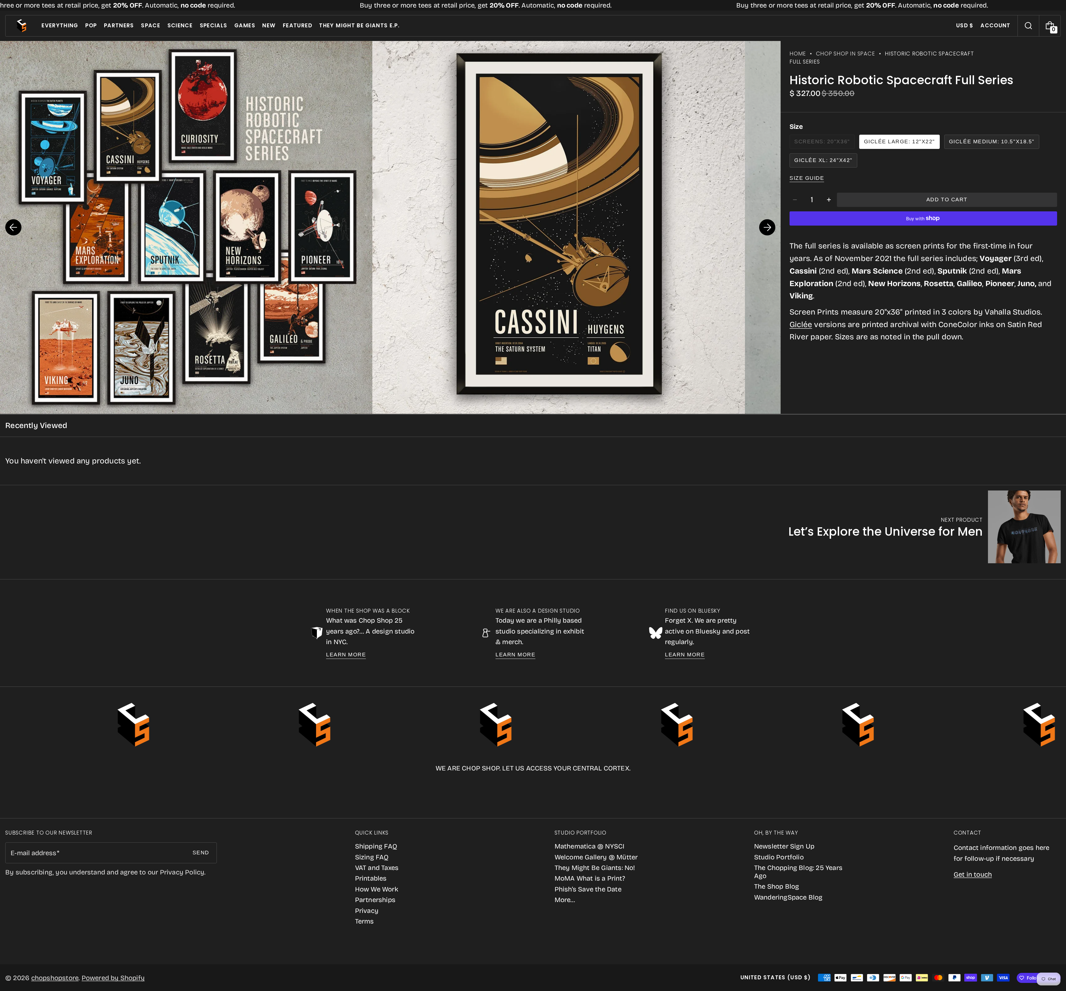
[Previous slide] (13, 227)
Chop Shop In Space (845, 53)
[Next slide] (767, 227)
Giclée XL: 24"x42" (823, 160)
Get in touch (973, 874)
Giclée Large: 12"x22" (899, 141)
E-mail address (33, 853)
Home (798, 53)
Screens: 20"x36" (824, 144)
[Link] (533, 5)
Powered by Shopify (113, 978)
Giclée (801, 324)
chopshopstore (55, 978)
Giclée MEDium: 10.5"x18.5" (992, 141)
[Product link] (924, 526)
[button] (1028, 25)
